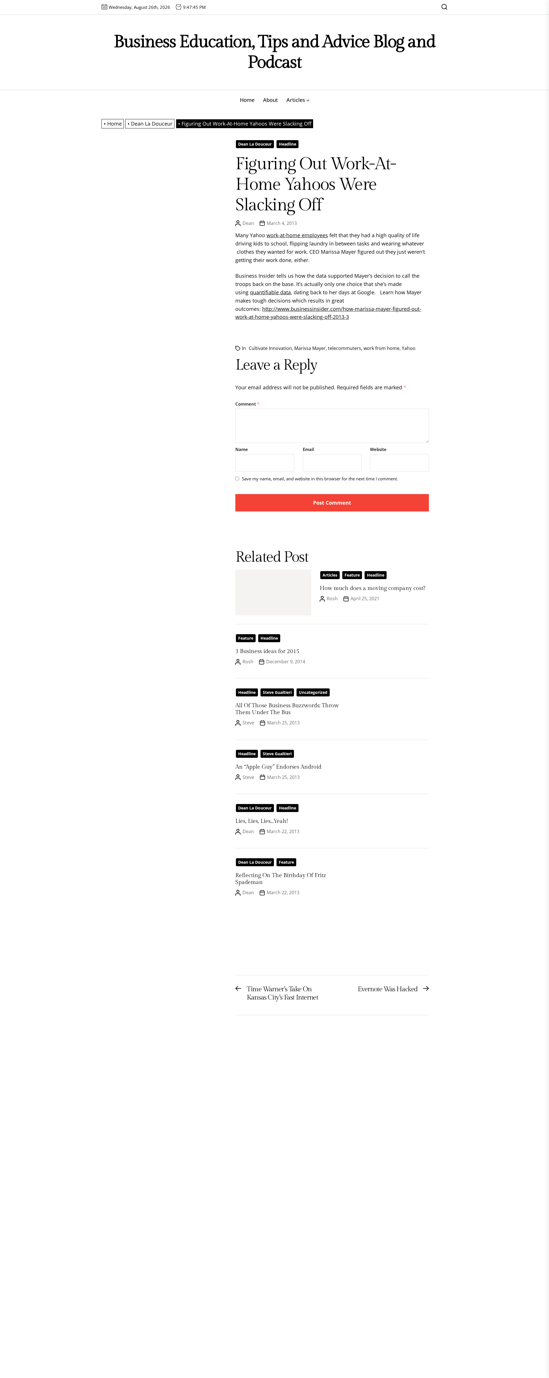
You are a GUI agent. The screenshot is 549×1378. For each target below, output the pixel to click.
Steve (248, 723)
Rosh (332, 598)
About (270, 99)
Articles (296, 99)
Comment (247, 404)
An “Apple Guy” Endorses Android (278, 766)
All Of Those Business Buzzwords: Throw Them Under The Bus (287, 709)
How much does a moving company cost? (372, 588)
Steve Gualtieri (277, 692)
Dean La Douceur (255, 144)
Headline (287, 144)
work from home (381, 348)
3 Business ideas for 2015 (267, 651)
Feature (352, 575)
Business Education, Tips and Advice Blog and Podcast (274, 52)
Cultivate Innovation (270, 348)
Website (378, 449)
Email (308, 449)
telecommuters (344, 348)
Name (241, 449)
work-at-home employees (297, 235)
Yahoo (408, 348)
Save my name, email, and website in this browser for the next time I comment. (320, 479)
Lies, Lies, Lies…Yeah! (261, 821)
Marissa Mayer (310, 348)
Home (247, 99)
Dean (248, 223)
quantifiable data (270, 292)
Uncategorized (313, 692)
